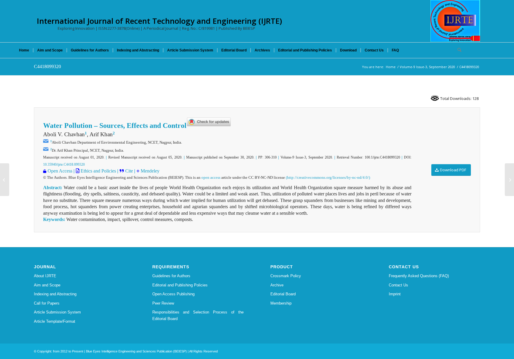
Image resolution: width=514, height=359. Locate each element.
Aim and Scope (47, 285)
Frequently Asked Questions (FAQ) (419, 276)
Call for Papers (46, 303)
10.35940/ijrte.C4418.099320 (64, 164)
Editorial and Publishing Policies (180, 285)
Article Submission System (57, 312)
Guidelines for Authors (171, 276)
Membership (281, 303)
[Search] (457, 50)
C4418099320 (47, 66)
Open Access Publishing (173, 294)
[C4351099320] (4, 179)
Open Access (60, 170)
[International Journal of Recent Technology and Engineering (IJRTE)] (455, 21)
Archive (276, 285)
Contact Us (398, 285)
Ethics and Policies (97, 170)
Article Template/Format (54, 321)
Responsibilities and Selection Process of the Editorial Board (198, 315)
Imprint (395, 294)
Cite (129, 170)
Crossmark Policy (285, 276)
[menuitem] (24, 50)
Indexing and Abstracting (55, 294)
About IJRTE (45, 276)
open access (210, 177)
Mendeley (149, 170)
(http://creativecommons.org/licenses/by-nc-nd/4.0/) (328, 177)
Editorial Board (283, 294)
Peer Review (163, 303)
